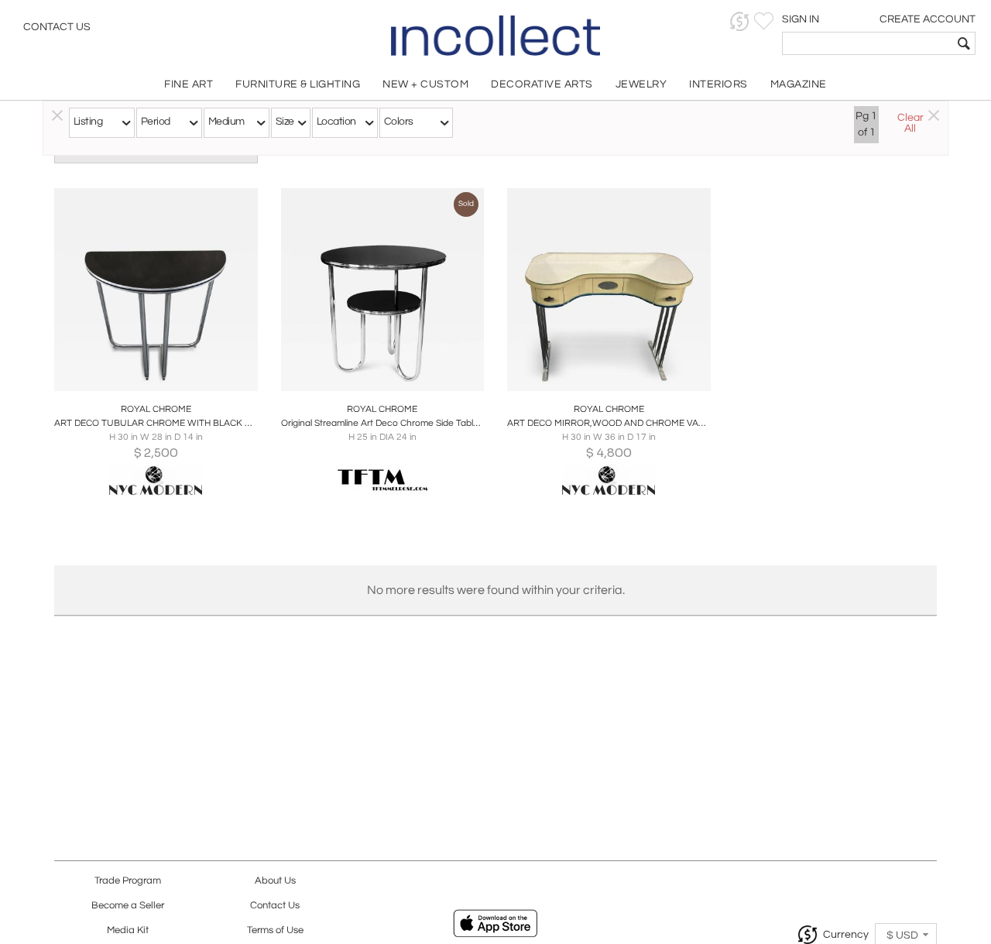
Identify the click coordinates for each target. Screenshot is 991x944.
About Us (275, 881)
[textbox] (867, 43)
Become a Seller (127, 906)
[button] (739, 21)
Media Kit (128, 930)
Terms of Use (275, 930)
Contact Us (57, 27)
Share (145, 375)
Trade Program (127, 881)
